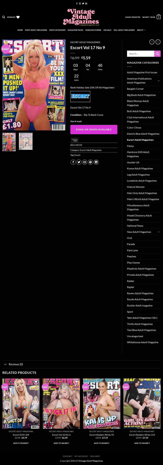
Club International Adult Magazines (140, 119)
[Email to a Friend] (84, 162)
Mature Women (136, 186)
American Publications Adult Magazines (139, 80)
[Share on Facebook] (73, 162)
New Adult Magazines (139, 231)
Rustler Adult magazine (139, 305)
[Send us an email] (86, 4)
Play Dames (133, 262)
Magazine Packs (75, 30)
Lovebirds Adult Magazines (142, 180)
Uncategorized (135, 336)
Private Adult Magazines (140, 274)
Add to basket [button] (21, 443)
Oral (129, 237)
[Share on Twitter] (79, 162)
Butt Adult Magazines (139, 111)
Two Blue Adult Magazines (141, 329)
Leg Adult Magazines (138, 174)
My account (81, 456)
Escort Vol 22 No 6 (61, 434)
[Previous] (8, 85)
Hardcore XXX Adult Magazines (138, 154)
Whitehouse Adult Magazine (142, 342)
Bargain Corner (93, 30)
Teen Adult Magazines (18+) (142, 317)
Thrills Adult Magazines (140, 323)
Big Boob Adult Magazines (141, 94)
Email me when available (94, 129)
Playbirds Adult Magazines (141, 268)
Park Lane (132, 250)
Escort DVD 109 (21, 434)
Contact (67, 456)
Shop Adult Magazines (36, 30)
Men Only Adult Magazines (142, 192)
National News (135, 225)
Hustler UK (133, 162)
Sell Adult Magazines (124, 30)
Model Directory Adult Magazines (139, 217)
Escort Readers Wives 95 (101, 434)
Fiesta (130, 145)
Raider (130, 280)
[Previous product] (158, 41)
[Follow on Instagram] (80, 4)
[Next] (60, 85)
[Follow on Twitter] (83, 4)
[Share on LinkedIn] (96, 162)
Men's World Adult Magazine (143, 199)
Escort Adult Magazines (85, 42)
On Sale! (107, 30)
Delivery (95, 456)
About (140, 30)
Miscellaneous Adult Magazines (138, 207)
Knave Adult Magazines (140, 168)
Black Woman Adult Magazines (138, 103)
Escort (77, 155)
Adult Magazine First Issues (142, 72)
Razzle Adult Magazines (140, 299)
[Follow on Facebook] (77, 4)
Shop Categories (57, 30)
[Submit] (157, 54)
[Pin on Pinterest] (90, 162)
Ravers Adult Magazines (140, 293)
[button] (3, 17)
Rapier (130, 286)
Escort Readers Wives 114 (142, 434)
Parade (131, 244)
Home (20, 30)
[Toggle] (159, 80)
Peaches (131, 256)
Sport (130, 311)
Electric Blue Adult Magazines (143, 133)
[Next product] (151, 41)
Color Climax (134, 127)
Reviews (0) (16, 364)
